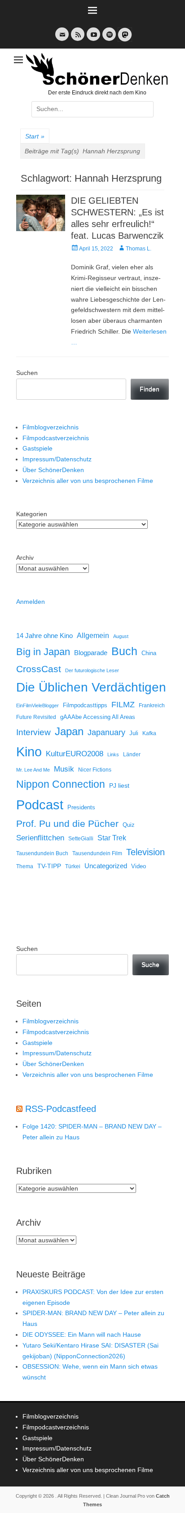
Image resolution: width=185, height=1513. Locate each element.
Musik (64, 769)
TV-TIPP (49, 866)
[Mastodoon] (124, 39)
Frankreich (152, 705)
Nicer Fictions (94, 769)
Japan (69, 731)
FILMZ (123, 704)
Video (138, 866)
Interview (33, 732)
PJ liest (119, 785)
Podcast (39, 804)
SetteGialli (80, 838)
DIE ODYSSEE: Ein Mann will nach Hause (81, 1334)
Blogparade (90, 652)
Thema (24, 866)
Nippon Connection (60, 784)
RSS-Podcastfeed (60, 1109)
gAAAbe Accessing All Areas (97, 717)
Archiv (25, 557)
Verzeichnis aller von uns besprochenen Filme (87, 480)
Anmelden (30, 601)
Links (113, 754)
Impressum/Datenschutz (57, 459)
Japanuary (106, 732)
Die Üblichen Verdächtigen (91, 687)
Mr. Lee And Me (33, 769)
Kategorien (31, 514)
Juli (133, 733)
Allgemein (93, 635)
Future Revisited (36, 717)
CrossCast (38, 669)
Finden (149, 389)
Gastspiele (37, 448)
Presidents (81, 807)
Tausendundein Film (97, 853)
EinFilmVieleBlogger (37, 705)
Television (145, 852)
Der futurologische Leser (92, 670)
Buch (124, 651)
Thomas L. (138, 248)
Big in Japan (43, 651)
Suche (150, 964)
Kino (29, 752)
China (148, 653)
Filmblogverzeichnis (50, 427)
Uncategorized (105, 866)
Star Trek (111, 838)
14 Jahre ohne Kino (44, 635)
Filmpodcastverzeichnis (55, 438)
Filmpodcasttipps (85, 705)
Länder (132, 754)
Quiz (129, 825)
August (120, 636)
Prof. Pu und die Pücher (67, 823)
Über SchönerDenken (53, 469)
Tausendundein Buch (42, 853)
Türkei (72, 866)
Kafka (149, 733)
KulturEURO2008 (74, 754)
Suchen (27, 372)
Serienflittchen (40, 838)
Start (34, 136)
